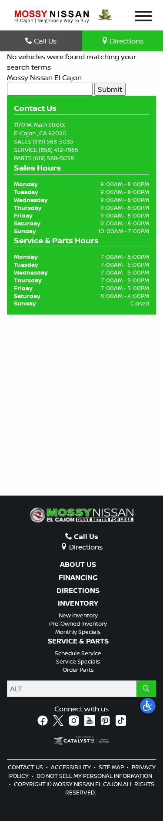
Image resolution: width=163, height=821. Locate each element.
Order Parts (78, 670)
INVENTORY (78, 603)
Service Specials (78, 661)
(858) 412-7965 (58, 150)
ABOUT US (78, 565)
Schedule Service (78, 653)
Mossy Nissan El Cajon (44, 77)
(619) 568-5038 (53, 158)
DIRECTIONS (78, 591)
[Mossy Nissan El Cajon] (51, 16)
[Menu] (143, 17)
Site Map (112, 767)
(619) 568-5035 (53, 141)
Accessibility (71, 767)
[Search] (146, 688)
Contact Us (26, 767)
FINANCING (78, 578)
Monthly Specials (78, 632)
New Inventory (78, 615)
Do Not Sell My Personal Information (94, 776)
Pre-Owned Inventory (78, 623)
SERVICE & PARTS (78, 641)
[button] (147, 705)
